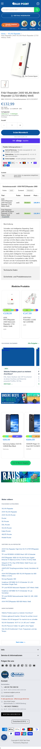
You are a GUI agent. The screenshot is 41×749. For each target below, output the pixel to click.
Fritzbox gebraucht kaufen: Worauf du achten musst (19, 616)
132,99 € (37, 213)
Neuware (30, 190)
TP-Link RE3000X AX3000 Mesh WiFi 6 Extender (18, 554)
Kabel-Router (6, 531)
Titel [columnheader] (2, 195)
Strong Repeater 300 (9, 579)
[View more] (20, 401)
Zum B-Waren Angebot (20, 463)
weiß (11, 190)
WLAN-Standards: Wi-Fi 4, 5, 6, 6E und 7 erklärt (18, 623)
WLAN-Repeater (14, 34)
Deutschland (19, 722)
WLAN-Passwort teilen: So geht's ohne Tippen (18, 626)
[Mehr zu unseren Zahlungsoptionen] (21, 147)
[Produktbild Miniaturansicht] (4, 84)
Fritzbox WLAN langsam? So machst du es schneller (20, 619)
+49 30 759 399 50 (11, 687)
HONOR (28, 449)
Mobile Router (6, 538)
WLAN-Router (7, 528)
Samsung (5, 449)
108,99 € (37, 203)
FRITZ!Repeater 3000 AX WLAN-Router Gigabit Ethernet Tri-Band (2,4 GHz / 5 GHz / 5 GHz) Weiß (19, 559)
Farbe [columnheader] (18, 195)
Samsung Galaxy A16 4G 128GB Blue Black (12, 445)
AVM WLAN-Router (9, 515)
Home (3, 34)
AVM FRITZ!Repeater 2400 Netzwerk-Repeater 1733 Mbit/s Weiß (9, 322)
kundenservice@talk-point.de (12, 692)
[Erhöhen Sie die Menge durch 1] (20, 125)
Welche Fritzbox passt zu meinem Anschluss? (17, 613)
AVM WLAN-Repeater (9, 512)
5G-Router (5, 521)
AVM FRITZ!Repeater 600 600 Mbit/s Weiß (16, 602)
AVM (4, 329)
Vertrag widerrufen (11, 714)
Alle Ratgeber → (33, 343)
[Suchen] (37, 9)
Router (4, 518)
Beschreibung (8, 224)
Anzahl (3, 120)
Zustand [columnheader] (27, 195)
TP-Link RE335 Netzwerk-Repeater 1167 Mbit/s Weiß (20, 588)
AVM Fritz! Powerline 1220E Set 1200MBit (29, 320)
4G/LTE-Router (7, 534)
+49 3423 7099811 (11, 706)
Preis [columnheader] (35, 195)
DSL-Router (6, 525)
